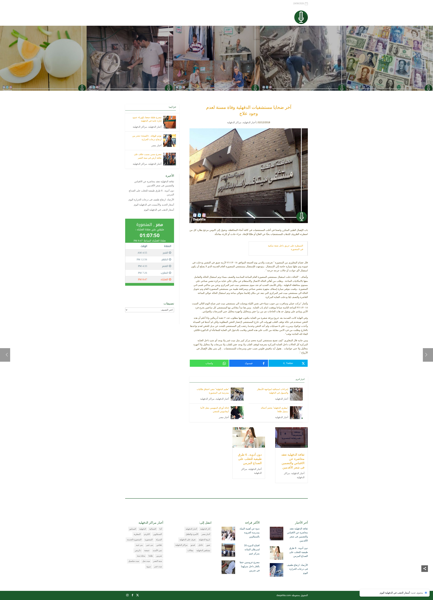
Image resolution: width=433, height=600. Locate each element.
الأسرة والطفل (192, 534)
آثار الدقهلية (205, 529)
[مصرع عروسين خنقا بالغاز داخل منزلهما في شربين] (228, 567)
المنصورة (149, 539)
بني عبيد (139, 545)
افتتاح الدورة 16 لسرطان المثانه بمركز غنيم (252, 549)
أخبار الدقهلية (249, 122)
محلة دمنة (141, 556)
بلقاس (159, 545)
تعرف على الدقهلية (188, 539)
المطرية (137, 534)
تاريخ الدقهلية (204, 539)
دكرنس (138, 550)
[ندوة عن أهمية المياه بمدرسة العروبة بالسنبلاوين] (228, 534)
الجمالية (152, 529)
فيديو (193, 545)
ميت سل (146, 561)
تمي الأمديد (157, 550)
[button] (424, 577)
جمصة (146, 550)
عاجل (200, 545)
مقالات (190, 550)
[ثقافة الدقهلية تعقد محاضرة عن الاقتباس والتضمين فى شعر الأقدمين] (276, 534)
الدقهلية (142, 529)
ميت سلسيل (133, 561)
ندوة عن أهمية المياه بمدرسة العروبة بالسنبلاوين (250, 532)
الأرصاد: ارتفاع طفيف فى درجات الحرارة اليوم (151, 199)
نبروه (148, 566)
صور (208, 545)
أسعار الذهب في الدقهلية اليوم (159, 209)
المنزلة (159, 539)
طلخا (151, 556)
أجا (160, 529)
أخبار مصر (224, 417)
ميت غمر (158, 566)
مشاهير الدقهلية (203, 550)
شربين (159, 556)
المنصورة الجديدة (134, 539)
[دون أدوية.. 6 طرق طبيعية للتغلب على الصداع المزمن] (276, 553)
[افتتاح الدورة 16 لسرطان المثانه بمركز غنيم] (228, 550)
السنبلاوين (157, 534)
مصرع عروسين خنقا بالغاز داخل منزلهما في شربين (250, 566)
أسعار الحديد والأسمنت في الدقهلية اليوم (154, 204)
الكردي (147, 534)
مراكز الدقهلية (234, 122)
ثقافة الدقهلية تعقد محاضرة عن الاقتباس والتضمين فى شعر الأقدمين (297, 534)
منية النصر (157, 561)
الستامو (133, 529)
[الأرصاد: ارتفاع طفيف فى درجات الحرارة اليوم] (276, 570)
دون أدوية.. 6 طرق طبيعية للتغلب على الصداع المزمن (250, 459)
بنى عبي (149, 545)
